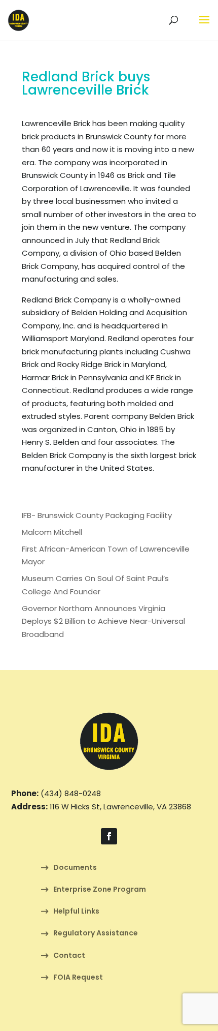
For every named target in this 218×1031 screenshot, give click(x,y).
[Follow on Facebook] (109, 836)
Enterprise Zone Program (99, 890)
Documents (75, 868)
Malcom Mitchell (52, 532)
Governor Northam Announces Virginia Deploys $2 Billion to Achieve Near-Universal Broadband (103, 621)
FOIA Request (78, 978)
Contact (69, 956)
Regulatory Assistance (95, 933)
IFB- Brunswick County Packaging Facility (97, 515)
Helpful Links (76, 911)
